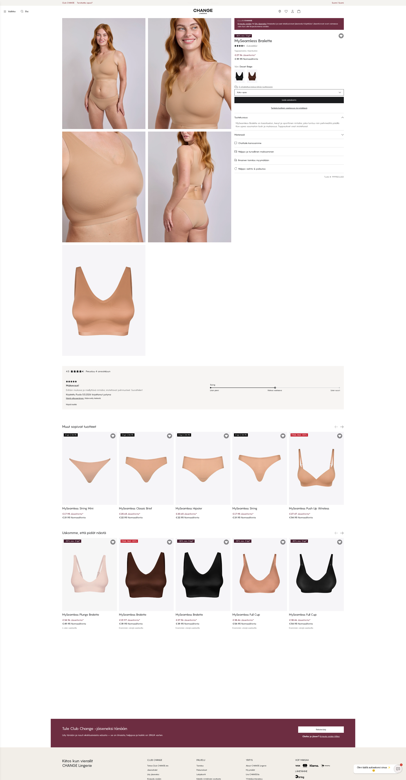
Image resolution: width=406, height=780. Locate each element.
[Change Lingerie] (203, 11)
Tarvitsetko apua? (85, 3)
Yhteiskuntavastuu (254, 779)
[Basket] (299, 11)
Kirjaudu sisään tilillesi (330, 736)
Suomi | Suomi (338, 3)
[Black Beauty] (239, 76)
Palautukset (201, 770)
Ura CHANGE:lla (252, 774)
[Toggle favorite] (341, 35)
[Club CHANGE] (292, 11)
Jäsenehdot (152, 770)
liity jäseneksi (261, 24)
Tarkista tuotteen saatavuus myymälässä (289, 108)
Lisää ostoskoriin (289, 100)
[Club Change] (286, 11)
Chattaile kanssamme (249, 143)
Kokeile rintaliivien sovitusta (208, 779)
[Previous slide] (336, 426)
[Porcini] (252, 76)
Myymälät (250, 770)
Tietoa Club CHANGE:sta (157, 765)
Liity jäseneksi (153, 774)
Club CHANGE (68, 3)
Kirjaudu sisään (245, 24)
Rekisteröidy (321, 729)
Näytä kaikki (71, 404)
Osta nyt (215, 3)
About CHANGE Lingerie (256, 765)
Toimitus (200, 765)
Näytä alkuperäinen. (75, 398)
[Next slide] (342, 426)
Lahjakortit (201, 774)
